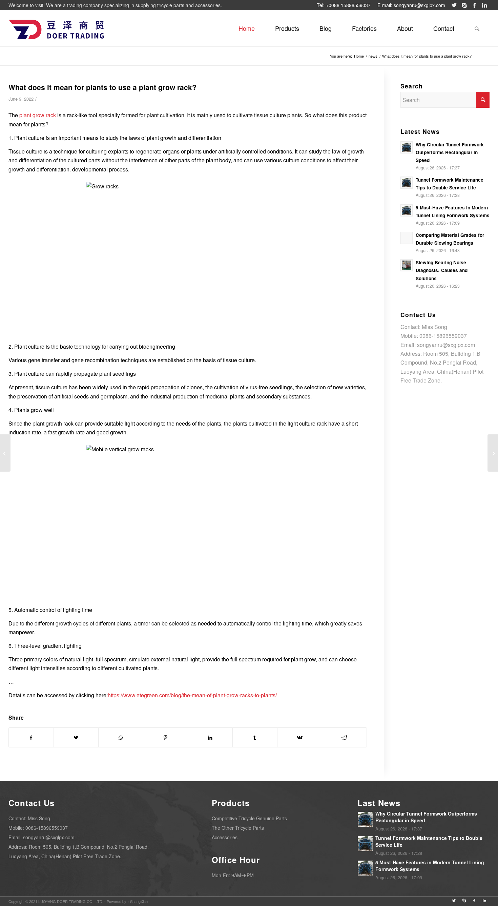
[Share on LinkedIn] (210, 737)
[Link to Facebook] (474, 5)
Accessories (224, 837)
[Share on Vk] (299, 737)
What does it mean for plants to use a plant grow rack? (102, 87)
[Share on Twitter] (76, 737)
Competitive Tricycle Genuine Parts (249, 818)
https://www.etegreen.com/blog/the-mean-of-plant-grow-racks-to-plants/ (192, 695)
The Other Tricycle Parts (238, 827)
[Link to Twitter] (454, 5)
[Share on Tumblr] (255, 737)
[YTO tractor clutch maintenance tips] (492, 453)
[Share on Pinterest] (165, 737)
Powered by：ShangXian (127, 901)
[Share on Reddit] (344, 737)
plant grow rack (37, 115)
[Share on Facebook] (31, 737)
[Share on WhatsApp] (121, 737)
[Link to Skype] (464, 5)
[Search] (477, 28)
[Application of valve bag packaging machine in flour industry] (5, 453)
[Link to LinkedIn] (484, 5)
